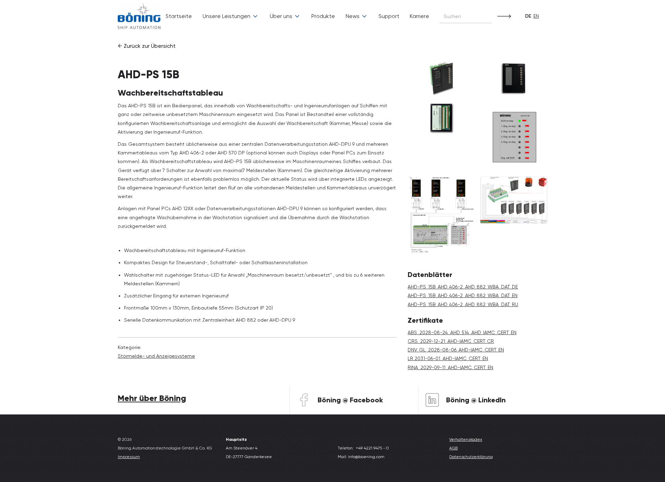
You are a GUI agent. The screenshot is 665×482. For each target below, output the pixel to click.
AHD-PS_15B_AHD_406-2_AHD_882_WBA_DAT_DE (463, 286)
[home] (139, 16)
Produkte (323, 16)
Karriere (419, 16)
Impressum (129, 456)
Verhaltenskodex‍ (465, 439)
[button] (230, 16)
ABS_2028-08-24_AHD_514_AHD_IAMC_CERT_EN (462, 332)
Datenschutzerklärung (471, 456)
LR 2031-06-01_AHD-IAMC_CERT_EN (448, 358)
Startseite (179, 16)
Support (389, 16)
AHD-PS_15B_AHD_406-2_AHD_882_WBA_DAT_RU (463, 304)
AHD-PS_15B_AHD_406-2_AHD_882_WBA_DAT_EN (462, 295)
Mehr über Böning (152, 398)
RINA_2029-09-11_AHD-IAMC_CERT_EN (450, 367)
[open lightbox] (441, 78)
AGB (453, 448)
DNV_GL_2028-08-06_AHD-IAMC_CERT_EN (456, 349)
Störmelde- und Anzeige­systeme (156, 356)
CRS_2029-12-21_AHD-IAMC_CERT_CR (451, 341)
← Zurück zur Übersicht (147, 46)
